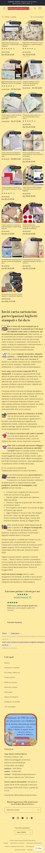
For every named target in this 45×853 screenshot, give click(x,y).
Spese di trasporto (11, 697)
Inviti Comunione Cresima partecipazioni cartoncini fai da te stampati (33, 154)
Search (7, 663)
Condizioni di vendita (12, 702)
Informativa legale (20, 849)
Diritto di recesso (10, 682)
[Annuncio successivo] (41, 2)
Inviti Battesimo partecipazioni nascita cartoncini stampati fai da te (12, 261)
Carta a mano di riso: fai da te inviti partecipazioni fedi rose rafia (11, 154)
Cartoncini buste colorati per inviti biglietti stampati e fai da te (12, 189)
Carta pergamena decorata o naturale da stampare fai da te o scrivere (33, 261)
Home (4, 633)
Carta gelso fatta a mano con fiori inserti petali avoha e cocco (32, 116)
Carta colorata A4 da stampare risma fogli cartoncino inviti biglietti (32, 189)
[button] (4, 8)
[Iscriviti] (38, 810)
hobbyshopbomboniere (21, 840)
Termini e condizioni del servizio (14, 846)
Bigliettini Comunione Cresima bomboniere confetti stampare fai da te (33, 44)
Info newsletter (10, 707)
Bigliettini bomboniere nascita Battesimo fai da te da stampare (12, 82)
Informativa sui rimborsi (17, 843)
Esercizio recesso (11, 687)
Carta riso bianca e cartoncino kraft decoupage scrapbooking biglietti (11, 226)
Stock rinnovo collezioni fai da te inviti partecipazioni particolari (12, 116)
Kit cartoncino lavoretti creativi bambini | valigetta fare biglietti (12, 295)
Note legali (8, 692)
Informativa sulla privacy (34, 843)
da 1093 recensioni (21, 597)
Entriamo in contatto (12, 668)
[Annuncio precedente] (4, 2)
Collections (15, 633)
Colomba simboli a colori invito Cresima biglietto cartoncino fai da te (31, 83)
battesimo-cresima (9, 648)
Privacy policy (9, 677)
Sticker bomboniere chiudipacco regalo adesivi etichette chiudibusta (31, 226)
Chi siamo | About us (12, 672)
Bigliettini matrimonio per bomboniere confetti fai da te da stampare (12, 44)
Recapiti (30, 849)
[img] (22, 594)
